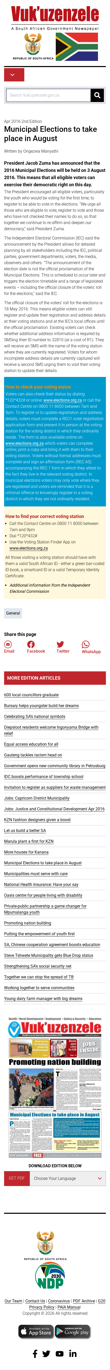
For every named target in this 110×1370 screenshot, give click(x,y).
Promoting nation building (27, 923)
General (13, 613)
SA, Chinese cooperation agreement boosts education (52, 944)
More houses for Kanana (26, 852)
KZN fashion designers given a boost (37, 819)
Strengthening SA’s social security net (37, 966)
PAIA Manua (69, 1307)
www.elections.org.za (62, 400)
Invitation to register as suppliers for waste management (55, 787)
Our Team (13, 1301)
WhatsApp (91, 651)
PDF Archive (84, 1301)
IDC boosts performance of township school (43, 776)
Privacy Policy (41, 1307)
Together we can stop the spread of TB (39, 977)
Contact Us (35, 1301)
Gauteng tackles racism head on (33, 755)
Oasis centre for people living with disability (43, 895)
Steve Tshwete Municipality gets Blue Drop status (48, 955)
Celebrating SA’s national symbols (34, 716)
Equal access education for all (31, 744)
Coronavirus (59, 1301)
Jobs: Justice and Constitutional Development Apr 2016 (54, 809)
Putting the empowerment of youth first (39, 933)
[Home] (55, 33)
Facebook (36, 651)
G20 (101, 1301)
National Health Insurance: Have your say (41, 884)
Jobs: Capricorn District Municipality (37, 798)
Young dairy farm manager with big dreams (43, 998)
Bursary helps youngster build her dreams (41, 705)
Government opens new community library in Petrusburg (54, 765)
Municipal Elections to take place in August (43, 862)
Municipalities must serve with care (36, 873)
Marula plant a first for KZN (28, 841)
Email (9, 651)
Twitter (63, 651)
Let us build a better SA (25, 830)
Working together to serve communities (39, 987)
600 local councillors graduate (31, 694)
